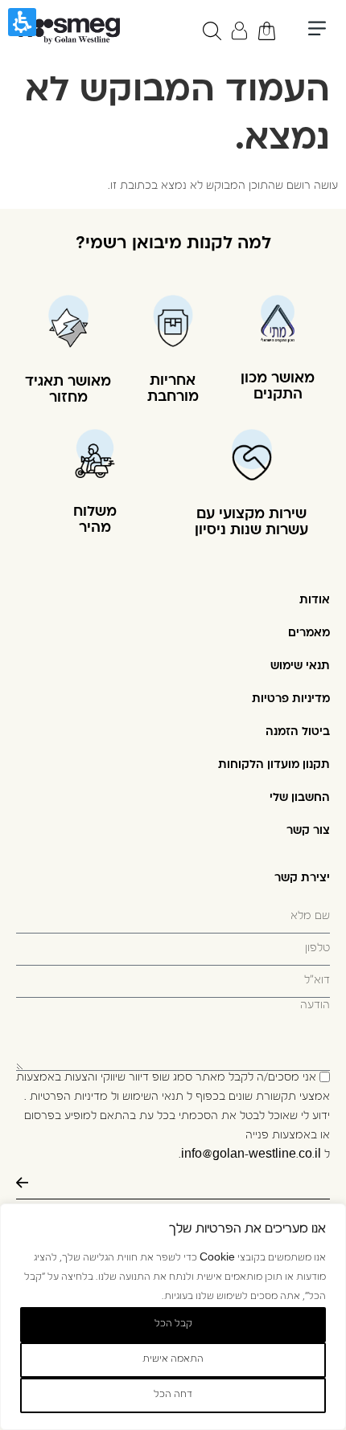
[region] (173, 1316)
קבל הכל (173, 1324)
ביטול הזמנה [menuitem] (298, 732)
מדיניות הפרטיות (69, 1098)
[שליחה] (173, 1183)
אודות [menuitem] (314, 600)
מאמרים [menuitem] (309, 633)
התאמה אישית (173, 1360)
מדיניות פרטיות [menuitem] (291, 699)
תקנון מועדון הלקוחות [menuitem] (274, 765)
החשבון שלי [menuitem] (300, 798)
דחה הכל (173, 1395)
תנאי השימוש (152, 1098)
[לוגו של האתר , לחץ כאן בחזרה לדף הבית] (68, 31)
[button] (316, 31)
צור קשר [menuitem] (308, 831)
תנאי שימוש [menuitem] (300, 666)
